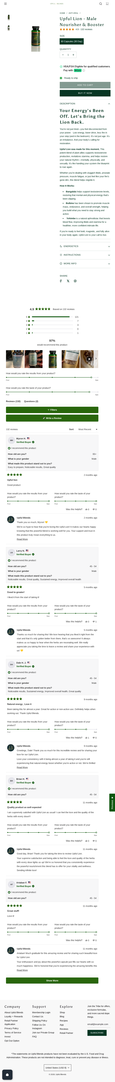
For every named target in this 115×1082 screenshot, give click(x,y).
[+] (73, 55)
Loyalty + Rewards (13, 1016)
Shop (62, 1012)
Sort (71, 429)
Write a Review (57, 419)
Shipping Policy (39, 1020)
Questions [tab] (31, 402)
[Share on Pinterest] (75, 281)
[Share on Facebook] (61, 281)
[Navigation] (5, 3)
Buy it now (85, 93)
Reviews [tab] (13, 402)
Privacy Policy (11, 1028)
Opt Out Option (11, 1040)
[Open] (7, 1075)
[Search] (100, 3)
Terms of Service (12, 1032)
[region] (52, 359)
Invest (7, 1036)
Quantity (65, 49)
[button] (52, 317)
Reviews (64, 1029)
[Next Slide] (96, 359)
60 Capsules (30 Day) (71, 41)
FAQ (34, 1036)
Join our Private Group (43, 1032)
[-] (63, 55)
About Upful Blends (13, 1012)
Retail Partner (66, 1033)
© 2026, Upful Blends (57, 1074)
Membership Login (41, 1012)
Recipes (64, 1020)
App (62, 1024)
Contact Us (37, 1016)
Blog (62, 1016)
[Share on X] (68, 281)
